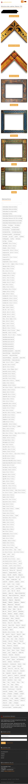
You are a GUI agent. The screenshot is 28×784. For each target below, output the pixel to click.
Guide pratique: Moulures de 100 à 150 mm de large (12, 218)
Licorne (16, 586)
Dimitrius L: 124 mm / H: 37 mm (9, 451)
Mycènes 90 (11, 620)
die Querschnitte (4, 751)
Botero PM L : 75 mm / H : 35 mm (9, 334)
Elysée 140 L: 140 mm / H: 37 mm (9, 488)
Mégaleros (23, 602)
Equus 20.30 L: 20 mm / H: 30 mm (9, 501)
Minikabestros (5, 616)
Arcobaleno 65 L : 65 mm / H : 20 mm (10, 300)
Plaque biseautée (16, 648)
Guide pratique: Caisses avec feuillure (10, 206)
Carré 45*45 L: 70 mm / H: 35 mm (9, 376)
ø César (4, 693)
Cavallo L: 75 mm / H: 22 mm (8, 382)
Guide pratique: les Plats (7, 213)
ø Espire (4, 696)
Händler (2, 755)
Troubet (4, 684)
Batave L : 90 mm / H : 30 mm (8, 325)
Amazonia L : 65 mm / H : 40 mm (9, 273)
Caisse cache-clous (16, 360)
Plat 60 (13, 650)
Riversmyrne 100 (6, 657)
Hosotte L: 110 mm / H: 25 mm (8, 545)
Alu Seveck (18, 238)
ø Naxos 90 (5, 702)
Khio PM (22, 577)
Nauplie (21, 620)
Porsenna (4, 652)
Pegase (14, 643)
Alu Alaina (4, 225)
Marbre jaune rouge (14, 76)
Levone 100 (5, 586)
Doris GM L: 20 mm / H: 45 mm (9, 456)
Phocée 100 (9, 645)
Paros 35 (16, 641)
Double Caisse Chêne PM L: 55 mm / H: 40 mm (12, 462)
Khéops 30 (5, 577)
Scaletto (4, 666)
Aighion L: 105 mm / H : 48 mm (17, 264)
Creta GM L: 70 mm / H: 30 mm (9, 414)
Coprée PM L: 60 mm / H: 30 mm (9, 396)
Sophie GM (8, 673)
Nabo (17, 620)
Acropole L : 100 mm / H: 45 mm (9, 248)
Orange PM (16, 636)
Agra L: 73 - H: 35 (6, 264)
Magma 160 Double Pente (14, 595)
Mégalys (4, 604)
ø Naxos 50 (16, 700)
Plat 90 (17, 650)
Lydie (9, 590)
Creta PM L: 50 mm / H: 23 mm (9, 417)
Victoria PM (5, 691)
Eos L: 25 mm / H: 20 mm (7, 492)
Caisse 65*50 (15, 357)
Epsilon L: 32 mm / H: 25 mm (8, 497)
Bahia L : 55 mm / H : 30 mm (8, 321)
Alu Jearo (11, 236)
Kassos (4, 574)
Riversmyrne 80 (22, 657)
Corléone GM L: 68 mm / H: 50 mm (9, 403)
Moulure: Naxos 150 (14, 16)
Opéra (23, 634)
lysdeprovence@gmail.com (9, 771)
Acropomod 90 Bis (6, 259)
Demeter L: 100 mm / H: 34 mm (9, 437)
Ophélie (4, 636)
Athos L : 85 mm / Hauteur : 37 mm (9, 318)
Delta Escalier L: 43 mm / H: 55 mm (9, 435)
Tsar (8, 684)
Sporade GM (22, 675)
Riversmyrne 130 (14, 657)
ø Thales (17, 705)
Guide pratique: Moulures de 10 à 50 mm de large (12, 216)
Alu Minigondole (6, 238)
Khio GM (17, 577)
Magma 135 (11, 593)
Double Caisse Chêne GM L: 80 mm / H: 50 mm (12, 460)
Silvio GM (19, 666)
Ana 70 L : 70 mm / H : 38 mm (8, 277)
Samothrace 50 (16, 661)
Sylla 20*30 (17, 677)
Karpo (19, 572)
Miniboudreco (21, 611)
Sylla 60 (22, 677)
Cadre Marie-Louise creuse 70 (8, 341)
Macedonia (5, 593)
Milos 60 (9, 611)
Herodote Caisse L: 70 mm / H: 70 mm (10, 533)
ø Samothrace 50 (6, 705)
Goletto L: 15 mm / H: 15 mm (8, 522)
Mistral (12, 618)
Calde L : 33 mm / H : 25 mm (8, 362)
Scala (24, 664)
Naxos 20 (18, 625)
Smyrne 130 (16, 670)
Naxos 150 (5, 625)
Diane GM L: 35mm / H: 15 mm (8, 446)
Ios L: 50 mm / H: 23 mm (7, 552)
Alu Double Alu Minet (15, 229)
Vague (12, 684)
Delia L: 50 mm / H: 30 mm (8, 433)
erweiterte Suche (9, 742)
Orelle (21, 636)
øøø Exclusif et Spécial (7, 707)
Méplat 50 (21, 606)
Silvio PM (4, 668)
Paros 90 (4, 643)
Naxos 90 (15, 627)
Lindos (21, 586)
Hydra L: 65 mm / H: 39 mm (8, 547)
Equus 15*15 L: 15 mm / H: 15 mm (9, 499)
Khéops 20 (20, 574)
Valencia (16, 684)
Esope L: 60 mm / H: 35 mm (8, 504)
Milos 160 (4, 611)
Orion (4, 638)
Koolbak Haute (14, 579)
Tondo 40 (13, 682)
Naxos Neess (5, 629)
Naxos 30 (23, 625)
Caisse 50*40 (5, 355)
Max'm (21, 597)
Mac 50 (18, 590)
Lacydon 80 (11, 581)
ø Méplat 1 (17, 698)
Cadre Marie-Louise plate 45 (8, 350)
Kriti (19, 579)
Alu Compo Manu (15, 227)
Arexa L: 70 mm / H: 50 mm (8, 305)
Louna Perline (18, 588)
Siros (22, 668)
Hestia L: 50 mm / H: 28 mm (8, 538)
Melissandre (17, 604)
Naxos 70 (10, 627)
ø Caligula (21, 691)
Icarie (16, 547)
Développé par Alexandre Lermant (7, 782)
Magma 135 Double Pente (20, 593)
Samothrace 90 (13, 664)
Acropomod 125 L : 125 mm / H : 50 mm (10, 250)
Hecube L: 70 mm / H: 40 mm (8, 524)
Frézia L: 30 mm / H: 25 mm (8, 515)
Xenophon (11, 691)
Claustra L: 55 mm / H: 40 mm (8, 392)
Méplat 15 (4, 606)
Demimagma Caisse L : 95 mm (8, 440)
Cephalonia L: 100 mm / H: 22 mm (9, 385)
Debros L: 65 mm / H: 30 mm (8, 430)
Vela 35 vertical (5, 686)
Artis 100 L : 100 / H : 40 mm (8, 309)
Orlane (8, 638)
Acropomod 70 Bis (6, 254)
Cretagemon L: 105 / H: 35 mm (8, 419)
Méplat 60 (4, 609)
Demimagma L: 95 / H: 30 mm (8, 442)
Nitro (21, 632)
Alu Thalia (4, 241)
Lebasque (17, 581)
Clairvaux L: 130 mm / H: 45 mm (9, 389)
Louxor (24, 588)
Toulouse (14, 192)
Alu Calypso (10, 225)
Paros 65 (21, 641)
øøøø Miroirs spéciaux (17, 707)
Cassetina (17, 380)
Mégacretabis (17, 600)
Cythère (19, 426)
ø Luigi (11, 698)
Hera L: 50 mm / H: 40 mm (8, 531)
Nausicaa (4, 622)
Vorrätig (3, 753)
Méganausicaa (10, 604)
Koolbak (7, 579)
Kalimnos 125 (12, 570)
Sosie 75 (4, 675)
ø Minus (10, 700)
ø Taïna (12, 705)
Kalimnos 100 (5, 570)
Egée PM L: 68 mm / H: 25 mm (8, 478)
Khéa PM (14, 574)
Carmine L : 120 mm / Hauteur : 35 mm (10, 369)
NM (3, 634)
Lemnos (22, 581)
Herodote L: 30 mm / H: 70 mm (8, 536)
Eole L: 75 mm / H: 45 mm (20, 490)
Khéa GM (9, 574)
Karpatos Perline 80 (13, 572)
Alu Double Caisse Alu (16, 232)
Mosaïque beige (14, 105)
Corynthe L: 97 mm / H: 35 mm (8, 408)
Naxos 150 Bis (11, 625)
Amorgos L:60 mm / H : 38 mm (8, 275)
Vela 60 (11, 686)
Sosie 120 (14, 673)
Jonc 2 (13, 554)
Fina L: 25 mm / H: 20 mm (8, 510)
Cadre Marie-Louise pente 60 (8, 346)
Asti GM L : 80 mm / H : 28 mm (9, 314)
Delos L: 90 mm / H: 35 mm (20, 433)
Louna (12, 588)
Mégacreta (11, 600)
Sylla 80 (4, 680)
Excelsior (17, 508)
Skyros (4, 670)
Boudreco (19, 334)
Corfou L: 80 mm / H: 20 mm (8, 401)
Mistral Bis (17, 618)
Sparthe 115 (10, 675)
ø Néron (10, 702)
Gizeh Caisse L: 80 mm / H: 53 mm (9, 517)
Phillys (4, 645)
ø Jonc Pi (20, 696)
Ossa (12, 638)
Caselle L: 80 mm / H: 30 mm (8, 380)
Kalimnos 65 (19, 570)
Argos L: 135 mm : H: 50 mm (8, 307)
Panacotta (4, 641)
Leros (13, 584)
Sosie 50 (19, 673)
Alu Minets (22, 236)
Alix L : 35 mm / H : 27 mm (8, 270)
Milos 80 (15, 611)
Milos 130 (19, 609)
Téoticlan (14, 164)
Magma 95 (23, 595)
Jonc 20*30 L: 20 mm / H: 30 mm (9, 558)
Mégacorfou (5, 600)
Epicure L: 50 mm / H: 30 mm (8, 494)
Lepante (8, 584)
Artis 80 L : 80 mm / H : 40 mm (8, 312)
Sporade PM (5, 677)
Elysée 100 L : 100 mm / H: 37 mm (9, 485)
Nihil (18, 632)
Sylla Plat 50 (10, 680)
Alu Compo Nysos (6, 229)
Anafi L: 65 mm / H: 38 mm (8, 284)
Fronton (16, 515)
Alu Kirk (16, 236)
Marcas (4, 597)
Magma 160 (5, 595)
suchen (3, 743)
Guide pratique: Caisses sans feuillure (10, 209)
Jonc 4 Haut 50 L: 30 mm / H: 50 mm (10, 563)
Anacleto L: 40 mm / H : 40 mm (9, 282)
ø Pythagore (16, 702)
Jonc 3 (18, 558)
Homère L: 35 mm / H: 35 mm (8, 542)
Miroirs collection (6, 618)
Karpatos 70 (5, 572)
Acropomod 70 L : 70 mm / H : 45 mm (10, 257)
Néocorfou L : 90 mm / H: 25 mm (9, 632)
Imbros (19, 549)
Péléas (19, 643)
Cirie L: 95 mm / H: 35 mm (20, 387)
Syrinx (20, 680)
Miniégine (16, 613)
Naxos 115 (10, 622)
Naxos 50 (4, 627)
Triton (23, 682)
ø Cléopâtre (16, 693)
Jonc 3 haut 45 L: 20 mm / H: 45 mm (10, 561)
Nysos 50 (7, 634)
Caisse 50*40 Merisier (7, 357)
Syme (15, 680)
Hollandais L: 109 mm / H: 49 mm (9, 540)
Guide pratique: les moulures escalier (10, 211)
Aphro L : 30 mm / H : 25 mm (8, 293)
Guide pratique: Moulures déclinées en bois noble (12, 222)
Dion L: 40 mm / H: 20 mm (8, 453)
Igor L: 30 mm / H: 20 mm (7, 549)
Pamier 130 (21, 638)
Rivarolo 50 (11, 654)
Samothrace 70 (5, 664)
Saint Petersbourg (20, 659)
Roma (4, 659)
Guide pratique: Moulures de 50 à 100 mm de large (12, 220)
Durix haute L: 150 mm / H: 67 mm (9, 469)
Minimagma (12, 616)
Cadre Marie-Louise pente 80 (8, 348)
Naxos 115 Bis (17, 622)
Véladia (16, 686)
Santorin (19, 664)
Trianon (18, 682)
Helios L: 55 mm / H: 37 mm (8, 526)
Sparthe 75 (16, 675)
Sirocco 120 (17, 668)
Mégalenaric (16, 602)
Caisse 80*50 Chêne (6, 360)
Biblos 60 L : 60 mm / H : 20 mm (9, 330)
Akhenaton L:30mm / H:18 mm (8, 266)
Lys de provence (7, 2)
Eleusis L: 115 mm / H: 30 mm (8, 483)
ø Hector (14, 696)
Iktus (15, 549)
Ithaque (4, 554)
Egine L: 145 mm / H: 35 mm (8, 481)
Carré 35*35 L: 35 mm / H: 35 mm (9, 371)
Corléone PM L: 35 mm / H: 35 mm (9, 405)
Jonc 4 (19, 561)
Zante (16, 691)
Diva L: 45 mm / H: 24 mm (20, 453)
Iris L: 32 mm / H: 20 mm (19, 552)
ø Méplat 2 (23, 698)
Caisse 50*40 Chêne (13, 355)
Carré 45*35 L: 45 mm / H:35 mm (9, 373)
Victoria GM (18, 689)
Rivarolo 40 (5, 654)
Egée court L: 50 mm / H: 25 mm (9, 474)
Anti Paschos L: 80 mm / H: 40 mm (9, 289)
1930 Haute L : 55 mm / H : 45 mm (9, 245)
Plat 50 (8, 650)
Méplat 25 (10, 606)
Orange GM (9, 636)
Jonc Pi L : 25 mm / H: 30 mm (15, 565)
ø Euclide (9, 696)
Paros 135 (10, 641)
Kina (3, 579)
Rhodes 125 (21, 652)
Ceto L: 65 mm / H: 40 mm (8, 387)
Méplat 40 (16, 606)
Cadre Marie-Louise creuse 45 (8, 339)
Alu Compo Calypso (6, 227)
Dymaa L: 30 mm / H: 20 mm (8, 472)
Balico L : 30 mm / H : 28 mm (8, 323)
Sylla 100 (11, 677)
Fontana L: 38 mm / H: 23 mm (8, 513)
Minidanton (10, 613)
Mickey (9, 609)
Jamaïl (8, 554)
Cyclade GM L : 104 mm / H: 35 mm (9, 424)
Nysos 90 (19, 634)
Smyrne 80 (22, 670)
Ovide (16, 638)
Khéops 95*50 (11, 577)
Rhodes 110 (14, 652)
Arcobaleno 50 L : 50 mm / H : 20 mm (10, 298)
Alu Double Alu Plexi (6, 232)
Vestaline (4, 689)
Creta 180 (19, 412)
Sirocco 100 (10, 668)
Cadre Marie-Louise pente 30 (8, 344)
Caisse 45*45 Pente (16, 353)
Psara (9, 652)
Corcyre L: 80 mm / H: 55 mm (8, 398)
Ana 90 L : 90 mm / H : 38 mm (8, 280)
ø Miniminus (5, 700)
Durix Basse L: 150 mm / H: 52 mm (9, 467)
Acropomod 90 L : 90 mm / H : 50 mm (10, 261)
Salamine (4, 661)
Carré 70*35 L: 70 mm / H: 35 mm (9, 378)
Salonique (10, 661)
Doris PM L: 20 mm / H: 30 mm (8, 458)
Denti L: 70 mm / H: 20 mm (8, 444)
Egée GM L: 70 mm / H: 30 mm (9, 476)
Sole (3, 673)
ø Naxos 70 (22, 700)
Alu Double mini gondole (7, 234)
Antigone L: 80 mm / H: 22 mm (8, 291)
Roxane (13, 659)
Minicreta (4, 613)
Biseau (18, 330)
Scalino (9, 666)
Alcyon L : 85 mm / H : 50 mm (8, 268)
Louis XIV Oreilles (6, 588)
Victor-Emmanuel (11, 689)
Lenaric (4, 584)
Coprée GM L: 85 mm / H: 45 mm (9, 394)
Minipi (17, 616)
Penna (24, 643)
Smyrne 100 (9, 670)
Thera (8, 682)
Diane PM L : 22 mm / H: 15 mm (9, 449)
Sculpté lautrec (14, 135)
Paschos (9, 643)
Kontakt (2, 757)
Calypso (17, 362)
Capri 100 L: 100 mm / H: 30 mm (9, 364)
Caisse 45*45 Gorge (6, 353)
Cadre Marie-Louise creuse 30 (8, 337)
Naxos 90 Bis (21, 627)
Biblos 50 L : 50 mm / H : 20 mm (9, 328)
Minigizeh (21, 613)
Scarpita (14, 666)
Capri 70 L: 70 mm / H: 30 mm (8, 366)
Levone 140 (11, 586)
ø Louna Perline (5, 698)
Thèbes (4, 682)
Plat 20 (22, 648)
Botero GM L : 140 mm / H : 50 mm (9, 332)
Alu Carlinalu (17, 225)
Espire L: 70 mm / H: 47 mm (8, 506)
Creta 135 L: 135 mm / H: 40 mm (9, 412)
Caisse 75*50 (22, 357)
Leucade (17, 584)
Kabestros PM (20, 568)
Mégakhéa (10, 602)
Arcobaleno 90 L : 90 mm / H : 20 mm (10, 302)
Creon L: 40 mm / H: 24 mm (8, 410)
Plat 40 (4, 650)
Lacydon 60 (5, 581)
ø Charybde (9, 693)
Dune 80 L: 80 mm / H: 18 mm (8, 465)
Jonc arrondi (5, 565)
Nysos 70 (13, 634)
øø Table (22, 705)
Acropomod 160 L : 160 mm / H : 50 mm (10, 252)
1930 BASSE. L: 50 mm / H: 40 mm (9, 243)
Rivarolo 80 (17, 654)
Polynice (22, 650)
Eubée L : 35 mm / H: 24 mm (8, 508)
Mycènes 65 (5, 620)
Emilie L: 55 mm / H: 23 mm (8, 490)
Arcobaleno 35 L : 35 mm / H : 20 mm (10, 296)
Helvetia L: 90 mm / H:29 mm (8, 529)
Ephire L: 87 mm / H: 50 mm (19, 492)
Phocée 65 (16, 645)
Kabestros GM (12, 568)
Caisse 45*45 (17, 350)
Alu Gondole (5, 236)
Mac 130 (13, 590)
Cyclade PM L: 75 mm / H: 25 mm (9, 426)
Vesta (21, 686)
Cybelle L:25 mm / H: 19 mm (8, 421)
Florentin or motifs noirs (14, 45)
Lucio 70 (4, 590)
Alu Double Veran (17, 234)
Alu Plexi (12, 238)
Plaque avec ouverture (7, 648)
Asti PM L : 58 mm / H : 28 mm (9, 316)
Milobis (14, 609)
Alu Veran (10, 241)
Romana (8, 659)
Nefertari (11, 629)
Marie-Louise (9, 597)
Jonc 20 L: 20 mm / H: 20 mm (8, 556)
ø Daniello (22, 693)
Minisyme (22, 616)
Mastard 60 (16, 597)
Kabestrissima (5, 568)
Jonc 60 (20, 563)
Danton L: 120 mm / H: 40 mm (8, 428)
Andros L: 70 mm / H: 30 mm (8, 286)
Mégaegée (5, 602)
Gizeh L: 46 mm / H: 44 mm (8, 520)
